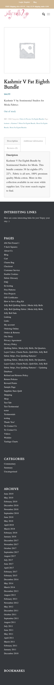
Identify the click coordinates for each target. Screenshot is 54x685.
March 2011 (9, 641)
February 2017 (10, 571)
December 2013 (11, 591)
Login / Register (24, 2)
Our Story (8, 336)
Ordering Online (11, 328)
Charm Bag (9, 262)
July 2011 (8, 626)
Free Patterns (10, 289)
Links (6, 320)
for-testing (8, 285)
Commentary (10, 463)
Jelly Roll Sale (10, 312)
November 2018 (11, 509)
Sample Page (10, 386)
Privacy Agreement (12, 340)
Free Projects (10, 293)
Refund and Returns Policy (16, 375)
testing (7, 418)
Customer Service (12, 270)
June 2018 (8, 517)
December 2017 (11, 540)
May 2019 (8, 497)
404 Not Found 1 (11, 242)
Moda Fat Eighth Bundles (18, 127)
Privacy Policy (10, 344)
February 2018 (10, 532)
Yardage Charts (11, 441)
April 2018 (9, 524)
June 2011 (8, 629)
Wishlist (7, 437)
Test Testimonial (11, 406)
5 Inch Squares (10, 246)
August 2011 (10, 622)
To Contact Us (10, 425)
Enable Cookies (11, 274)
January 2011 (10, 649)
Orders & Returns (12, 332)
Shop (6, 398)
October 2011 (10, 614)
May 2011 (8, 633)
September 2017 (11, 552)
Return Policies (11, 379)
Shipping (8, 394)
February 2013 (10, 598)
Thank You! (9, 422)
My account (9, 324)
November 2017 (11, 544)
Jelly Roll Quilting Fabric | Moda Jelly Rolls (23, 305)
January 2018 (10, 536)
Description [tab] (12, 140)
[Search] (42, 14)
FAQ (6, 281)
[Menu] (48, 14)
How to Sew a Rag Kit (14, 301)
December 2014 (11, 579)
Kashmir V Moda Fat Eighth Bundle (23, 123)
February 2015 (10, 575)
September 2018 (11, 513)
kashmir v (7, 123)
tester (6, 410)
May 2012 (8, 606)
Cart (6, 258)
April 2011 (9, 637)
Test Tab (8, 402)
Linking (7, 316)
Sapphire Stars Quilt (13, 390)
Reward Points (10, 383)
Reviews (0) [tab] (12, 148)
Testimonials (9, 414)
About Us (8, 250)
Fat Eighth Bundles (38, 119)
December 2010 (11, 653)
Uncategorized (10, 471)
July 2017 (8, 559)
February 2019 (10, 501)
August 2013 (10, 594)
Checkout (8, 266)
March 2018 (9, 528)
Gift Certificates (11, 297)
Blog (35, 2)
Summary (8, 467)
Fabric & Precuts (25, 119)
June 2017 (8, 563)
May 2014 (8, 583)
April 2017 (9, 567)
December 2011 (11, 610)
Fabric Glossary (11, 277)
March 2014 (9, 587)
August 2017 (10, 555)
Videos (7, 433)
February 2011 (10, 645)
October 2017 (10, 548)
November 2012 (11, 602)
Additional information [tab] (33, 140)
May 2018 (8, 520)
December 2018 (11, 505)
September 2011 (11, 618)
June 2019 (8, 493)
